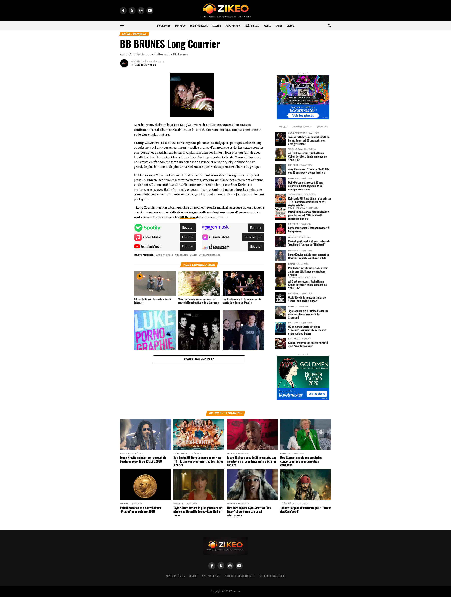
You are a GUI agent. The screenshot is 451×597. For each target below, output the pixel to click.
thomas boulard (210, 255)
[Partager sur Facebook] (124, 125)
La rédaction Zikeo (145, 64)
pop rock (180, 25)
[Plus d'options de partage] (124, 159)
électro (216, 25)
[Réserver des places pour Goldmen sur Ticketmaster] (303, 377)
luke (194, 255)
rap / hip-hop (233, 25)
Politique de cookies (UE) (272, 576)
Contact (193, 576)
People (267, 25)
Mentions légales (175, 576)
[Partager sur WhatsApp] (124, 134)
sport (279, 25)
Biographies (163, 25)
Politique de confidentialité (239, 576)
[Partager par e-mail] (124, 151)
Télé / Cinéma (252, 25)
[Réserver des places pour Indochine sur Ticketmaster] (303, 96)
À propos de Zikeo (211, 576)
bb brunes (182, 255)
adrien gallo (165, 255)
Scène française (199, 25)
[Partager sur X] (124, 142)
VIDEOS (290, 25)
